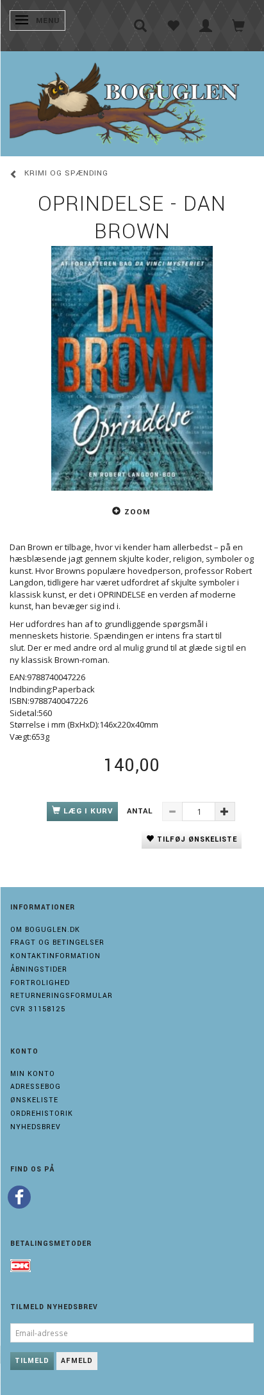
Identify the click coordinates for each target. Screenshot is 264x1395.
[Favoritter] (173, 26)
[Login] (206, 26)
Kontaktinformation (55, 956)
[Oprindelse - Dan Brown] (132, 368)
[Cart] (238, 26)
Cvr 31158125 (37, 1009)
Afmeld (77, 1361)
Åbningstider (38, 969)
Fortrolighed (40, 983)
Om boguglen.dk (45, 929)
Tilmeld (32, 1361)
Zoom (137, 512)
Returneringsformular (61, 995)
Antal (141, 811)
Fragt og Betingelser (57, 942)
